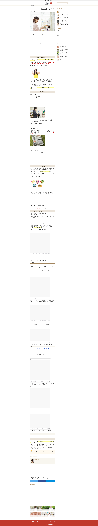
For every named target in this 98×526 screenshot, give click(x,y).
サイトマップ (44, 521)
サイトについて (34, 521)
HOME (30, 521)
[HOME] (30, 5)
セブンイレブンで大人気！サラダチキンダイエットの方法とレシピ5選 (39, 348)
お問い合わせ (53, 521)
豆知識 (58, 40)
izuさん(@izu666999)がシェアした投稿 (35, 381)
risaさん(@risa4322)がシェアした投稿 (35, 253)
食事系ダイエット (59, 30)
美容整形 (58, 35)
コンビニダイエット (35, 456)
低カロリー (31, 456)
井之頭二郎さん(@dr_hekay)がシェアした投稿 (35, 320)
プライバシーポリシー (39, 521)
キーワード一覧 (49, 521)
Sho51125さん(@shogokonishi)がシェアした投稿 (36, 298)
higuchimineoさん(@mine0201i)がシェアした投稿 (36, 428)
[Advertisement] (42, 49)
